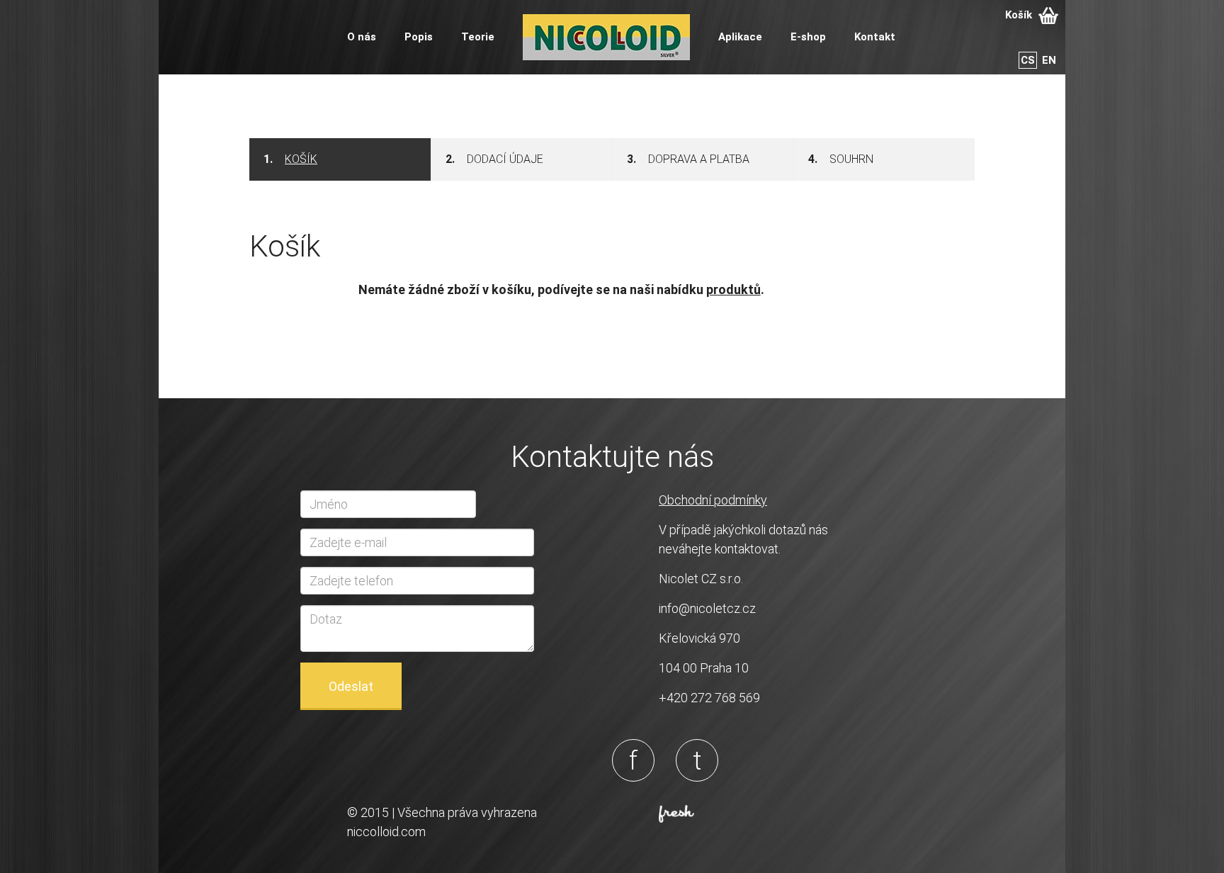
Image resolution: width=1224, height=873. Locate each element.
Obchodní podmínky (713, 499)
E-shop (808, 36)
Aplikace (740, 36)
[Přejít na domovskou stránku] (606, 35)
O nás (361, 36)
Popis (418, 36)
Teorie (477, 36)
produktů (733, 289)
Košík (1020, 15)
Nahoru (1189, 838)
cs (1028, 60)
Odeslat (351, 686)
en (1049, 60)
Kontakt (874, 36)
